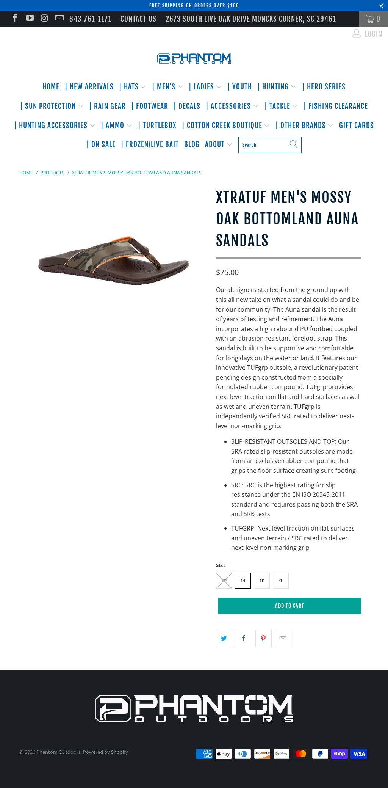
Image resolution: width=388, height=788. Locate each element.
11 (243, 580)
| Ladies (202, 86)
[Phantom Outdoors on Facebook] (14, 19)
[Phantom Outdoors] (194, 59)
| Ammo (113, 125)
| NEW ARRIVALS (89, 86)
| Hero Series (324, 86)
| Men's (164, 86)
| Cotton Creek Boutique (223, 125)
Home (50, 86)
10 (261, 580)
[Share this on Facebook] (244, 638)
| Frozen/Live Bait (150, 144)
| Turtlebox (157, 125)
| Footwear (149, 106)
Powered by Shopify (105, 752)
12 (224, 580)
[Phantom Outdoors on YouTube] (29, 19)
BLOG (192, 144)
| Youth (239, 86)
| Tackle (278, 106)
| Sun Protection (49, 106)
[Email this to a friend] (283, 638)
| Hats (130, 86)
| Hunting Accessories (51, 125)
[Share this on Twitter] (224, 638)
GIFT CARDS (356, 125)
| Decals (187, 106)
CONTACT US (138, 19)
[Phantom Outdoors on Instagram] (44, 19)
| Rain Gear (107, 106)
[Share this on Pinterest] (263, 638)
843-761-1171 (90, 19)
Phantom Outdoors (58, 752)
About (216, 144)
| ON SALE (101, 144)
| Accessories (229, 106)
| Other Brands (301, 125)
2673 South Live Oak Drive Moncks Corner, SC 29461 (251, 19)
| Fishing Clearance (336, 106)
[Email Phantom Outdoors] (59, 19)
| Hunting (274, 86)
